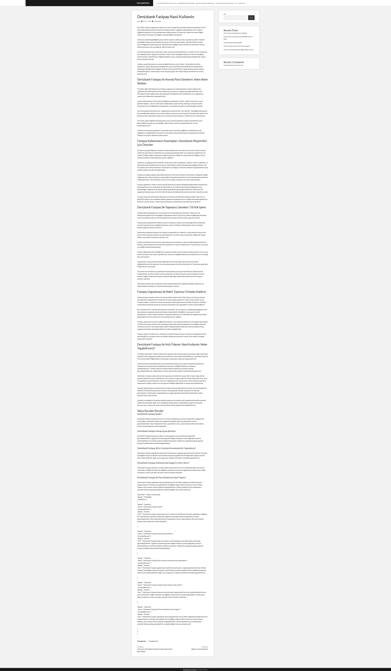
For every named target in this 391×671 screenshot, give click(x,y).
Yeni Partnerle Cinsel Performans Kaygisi (237, 46)
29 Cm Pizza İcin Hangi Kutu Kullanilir (235, 33)
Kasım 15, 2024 (147, 21)
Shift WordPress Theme (189, 669)
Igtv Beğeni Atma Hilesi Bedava (186, 3)
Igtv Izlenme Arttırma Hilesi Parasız (205, 3)
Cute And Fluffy (143, 3)
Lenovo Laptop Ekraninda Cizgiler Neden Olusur (239, 49)
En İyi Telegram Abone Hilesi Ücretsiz (167, 3)
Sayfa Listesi (242, 3)
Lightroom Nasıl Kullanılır (199, 649)
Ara (225, 14)
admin (138, 21)
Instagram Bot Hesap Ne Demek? (225, 3)
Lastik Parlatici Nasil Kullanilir (233, 42)
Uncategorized (153, 641)
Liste (236, 3)
